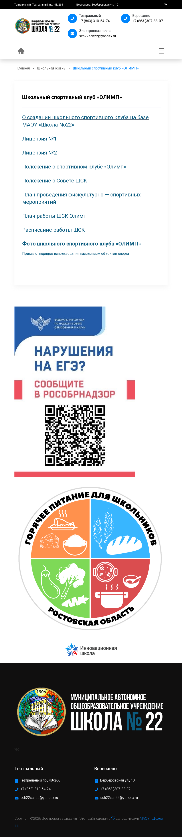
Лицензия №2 (39, 153)
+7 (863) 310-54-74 (94, 21)
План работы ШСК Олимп (54, 216)
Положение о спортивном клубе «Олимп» (74, 167)
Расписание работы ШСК (53, 230)
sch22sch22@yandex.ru (97, 36)
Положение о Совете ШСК (54, 181)
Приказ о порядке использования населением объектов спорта (75, 253)
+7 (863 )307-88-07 (147, 21)
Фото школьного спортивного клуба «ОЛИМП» (81, 244)
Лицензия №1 (39, 139)
